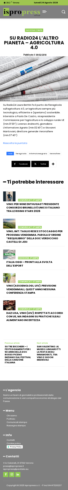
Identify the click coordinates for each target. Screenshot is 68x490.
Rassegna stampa (34, 30)
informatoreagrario (38, 153)
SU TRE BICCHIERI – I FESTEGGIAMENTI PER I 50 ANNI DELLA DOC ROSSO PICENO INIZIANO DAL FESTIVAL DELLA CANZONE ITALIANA (18, 354)
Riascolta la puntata (15, 143)
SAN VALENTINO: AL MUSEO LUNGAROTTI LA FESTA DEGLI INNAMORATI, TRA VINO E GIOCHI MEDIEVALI (49, 353)
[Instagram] (11, 474)
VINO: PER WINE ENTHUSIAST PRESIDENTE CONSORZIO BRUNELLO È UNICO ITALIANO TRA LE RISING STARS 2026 (33, 207)
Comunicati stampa (29, 200)
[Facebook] (5, 474)
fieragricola (21, 153)
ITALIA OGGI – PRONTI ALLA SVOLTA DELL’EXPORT (29, 263)
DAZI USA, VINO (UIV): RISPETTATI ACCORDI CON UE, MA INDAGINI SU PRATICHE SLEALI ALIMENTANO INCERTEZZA (34, 316)
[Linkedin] (17, 474)
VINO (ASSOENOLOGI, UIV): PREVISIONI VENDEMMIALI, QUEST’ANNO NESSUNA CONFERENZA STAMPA (31, 289)
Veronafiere (55, 153)
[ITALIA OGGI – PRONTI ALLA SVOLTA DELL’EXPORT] (9, 254)
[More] (53, 164)
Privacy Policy (16, 447)
